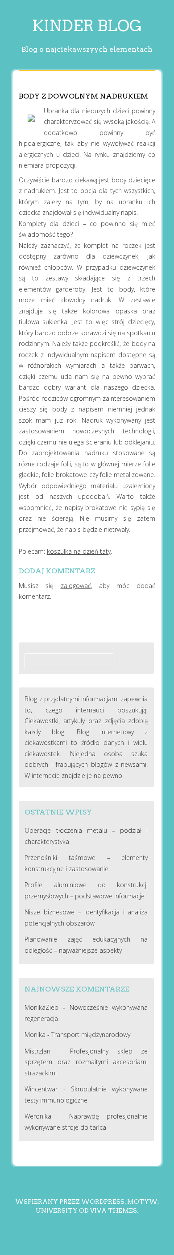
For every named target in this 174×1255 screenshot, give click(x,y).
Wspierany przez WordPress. (70, 1201)
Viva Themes (113, 1210)
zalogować (76, 585)
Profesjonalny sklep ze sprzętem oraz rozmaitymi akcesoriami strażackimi (86, 1062)
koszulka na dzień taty (79, 551)
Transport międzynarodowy (90, 1034)
